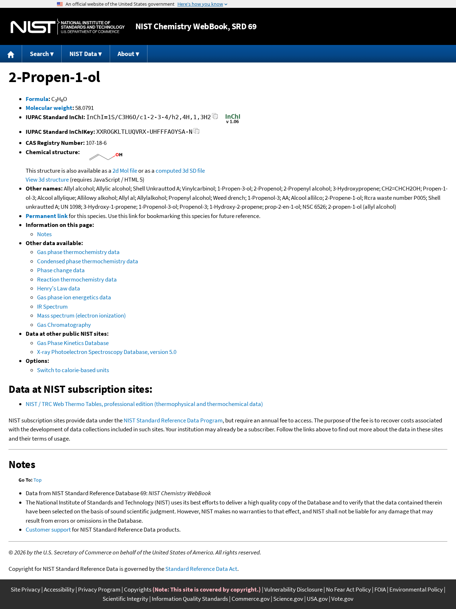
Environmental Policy (416, 589)
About (126, 54)
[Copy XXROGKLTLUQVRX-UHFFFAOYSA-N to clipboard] (196, 132)
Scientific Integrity (125, 599)
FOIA (380, 589)
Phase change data (61, 270)
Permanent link (47, 216)
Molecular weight (49, 108)
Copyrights (137, 589)
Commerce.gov (251, 599)
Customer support (48, 529)
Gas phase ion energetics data (74, 297)
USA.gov (317, 599)
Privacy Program (99, 589)
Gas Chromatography (64, 325)
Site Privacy (25, 589)
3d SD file (193, 170)
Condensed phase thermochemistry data (87, 261)
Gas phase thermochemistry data (78, 252)
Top (37, 480)
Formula (37, 99)
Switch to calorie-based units (73, 370)
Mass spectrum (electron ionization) (81, 315)
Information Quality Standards (190, 599)
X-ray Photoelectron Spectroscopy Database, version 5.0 (106, 352)
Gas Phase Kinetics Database (73, 343)
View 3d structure (47, 179)
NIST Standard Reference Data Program (173, 420)
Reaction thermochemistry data (77, 279)
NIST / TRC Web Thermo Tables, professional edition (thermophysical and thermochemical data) (144, 404)
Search (39, 54)
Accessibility (59, 589)
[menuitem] (11, 53)
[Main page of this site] (11, 53)
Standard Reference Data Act (201, 569)
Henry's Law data (58, 288)
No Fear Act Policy (348, 589)
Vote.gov (342, 599)
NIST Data (83, 54)
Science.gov (288, 599)
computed (168, 170)
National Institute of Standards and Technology (68, 27)
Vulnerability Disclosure (293, 589)
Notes (44, 234)
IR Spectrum (52, 306)
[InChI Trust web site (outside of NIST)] (233, 123)
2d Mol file (125, 170)
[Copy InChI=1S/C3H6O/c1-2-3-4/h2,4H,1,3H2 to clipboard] (215, 118)
